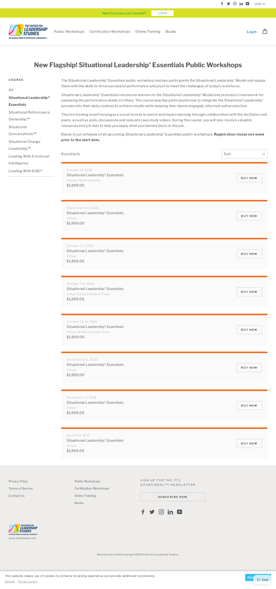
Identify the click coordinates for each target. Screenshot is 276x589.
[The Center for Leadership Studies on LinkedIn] (170, 511)
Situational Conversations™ (23, 130)
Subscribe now (172, 497)
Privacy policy (27, 581)
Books (171, 32)
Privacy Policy (18, 481)
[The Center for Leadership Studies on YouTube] (179, 511)
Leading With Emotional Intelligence (29, 159)
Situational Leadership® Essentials (29, 101)
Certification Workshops (109, 32)
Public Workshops (69, 32)
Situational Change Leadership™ (24, 145)
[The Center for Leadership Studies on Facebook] (143, 511)
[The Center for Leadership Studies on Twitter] (152, 511)
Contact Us (17, 495)
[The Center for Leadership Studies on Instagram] (161, 511)
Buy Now (249, 178)
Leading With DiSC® (25, 171)
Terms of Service (21, 488)
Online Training (147, 32)
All (11, 90)
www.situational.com (22, 538)
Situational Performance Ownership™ (29, 115)
